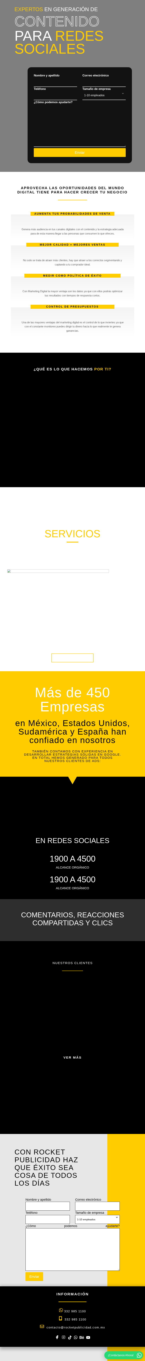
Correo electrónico (95, 75)
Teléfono (40, 89)
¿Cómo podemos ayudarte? (53, 102)
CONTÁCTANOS (72, 658)
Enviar (80, 152)
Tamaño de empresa (96, 89)
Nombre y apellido (46, 75)
